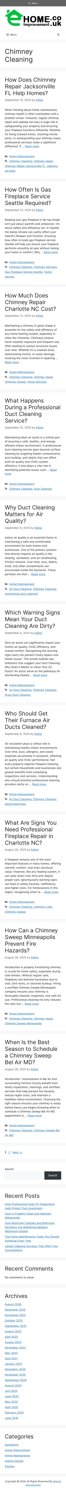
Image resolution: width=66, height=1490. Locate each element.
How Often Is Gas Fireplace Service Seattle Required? (28, 196)
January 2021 (13, 1363)
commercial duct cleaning (21, 593)
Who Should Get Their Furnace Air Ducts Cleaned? (27, 720)
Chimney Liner (43, 906)
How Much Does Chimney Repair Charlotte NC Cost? (30, 302)
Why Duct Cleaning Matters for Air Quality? (30, 514)
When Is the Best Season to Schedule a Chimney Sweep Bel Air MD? (31, 1052)
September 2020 (16, 1380)
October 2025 (14, 1320)
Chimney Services (45, 267)
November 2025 (15, 1315)
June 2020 (12, 1396)
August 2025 (13, 1331)
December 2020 (15, 1369)
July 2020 (11, 1391)
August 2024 (13, 1342)
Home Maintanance (21, 372)
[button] (58, 34)
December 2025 (15, 1309)
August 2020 (13, 1385)
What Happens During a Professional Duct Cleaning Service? (32, 410)
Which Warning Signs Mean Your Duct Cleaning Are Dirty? (32, 619)
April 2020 (11, 1407)
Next (17, 1152)
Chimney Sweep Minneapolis (23, 1023)
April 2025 (11, 1336)
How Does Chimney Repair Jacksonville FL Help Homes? (30, 86)
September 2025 (15, 1326)
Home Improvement (21, 156)
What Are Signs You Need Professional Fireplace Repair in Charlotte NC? (31, 832)
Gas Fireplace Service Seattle (24, 272)
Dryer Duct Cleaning (17, 695)
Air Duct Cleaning (20, 589)
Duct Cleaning (43, 488)
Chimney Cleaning (20, 161)
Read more (32, 146)
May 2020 (11, 1401)
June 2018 (11, 1418)
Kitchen (10, 1466)
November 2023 (15, 1347)
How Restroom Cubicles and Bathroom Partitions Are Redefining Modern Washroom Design (30, 1227)
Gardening (11, 1444)
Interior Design (14, 1461)
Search (9, 1169)
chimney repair (43, 161)
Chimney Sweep (15, 381)
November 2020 (15, 1374)
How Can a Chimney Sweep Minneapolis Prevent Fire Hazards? (31, 940)
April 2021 (11, 1358)
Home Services (37, 381)
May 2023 (11, 1353)
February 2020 (14, 1412)
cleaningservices (15, 804)
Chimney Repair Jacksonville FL (25, 166)
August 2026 (13, 1304)
